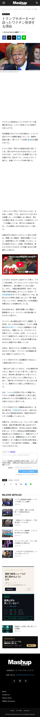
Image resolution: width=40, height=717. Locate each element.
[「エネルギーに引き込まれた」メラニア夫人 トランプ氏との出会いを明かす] (7, 554)
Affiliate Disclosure (8, 701)
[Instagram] (20, 681)
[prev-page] (3, 561)
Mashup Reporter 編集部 (11, 32)
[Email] (14, 37)
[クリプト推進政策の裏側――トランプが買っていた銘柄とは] (7, 502)
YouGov (10, 392)
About (4, 691)
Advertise (26, 711)
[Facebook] (4, 37)
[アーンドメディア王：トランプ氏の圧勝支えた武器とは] (7, 544)
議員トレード (6, 505)
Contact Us (6, 695)
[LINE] (24, 37)
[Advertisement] (20, 97)
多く (22, 434)
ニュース (9, 9)
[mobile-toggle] (3, 3)
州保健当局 (16, 410)
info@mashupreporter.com (25, 675)
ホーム (4, 9)
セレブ (4, 557)
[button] (37, 3)
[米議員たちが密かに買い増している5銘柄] (7, 629)
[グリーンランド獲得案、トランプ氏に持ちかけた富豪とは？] (7, 533)
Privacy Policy (7, 698)
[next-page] (7, 561)
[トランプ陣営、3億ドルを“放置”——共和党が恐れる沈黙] (7, 512)
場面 (31, 139)
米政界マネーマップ (7, 515)
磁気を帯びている (12, 327)
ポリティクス (18, 9)
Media (4, 546)
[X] (9, 37)
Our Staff (19, 711)
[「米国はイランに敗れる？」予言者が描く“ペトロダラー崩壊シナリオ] (7, 523)
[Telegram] (19, 37)
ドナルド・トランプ (13, 480)
